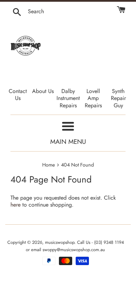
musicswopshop (59, 242)
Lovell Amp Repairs (93, 98)
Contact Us (18, 94)
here (15, 205)
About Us (43, 91)
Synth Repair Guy (118, 98)
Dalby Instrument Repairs (68, 98)
